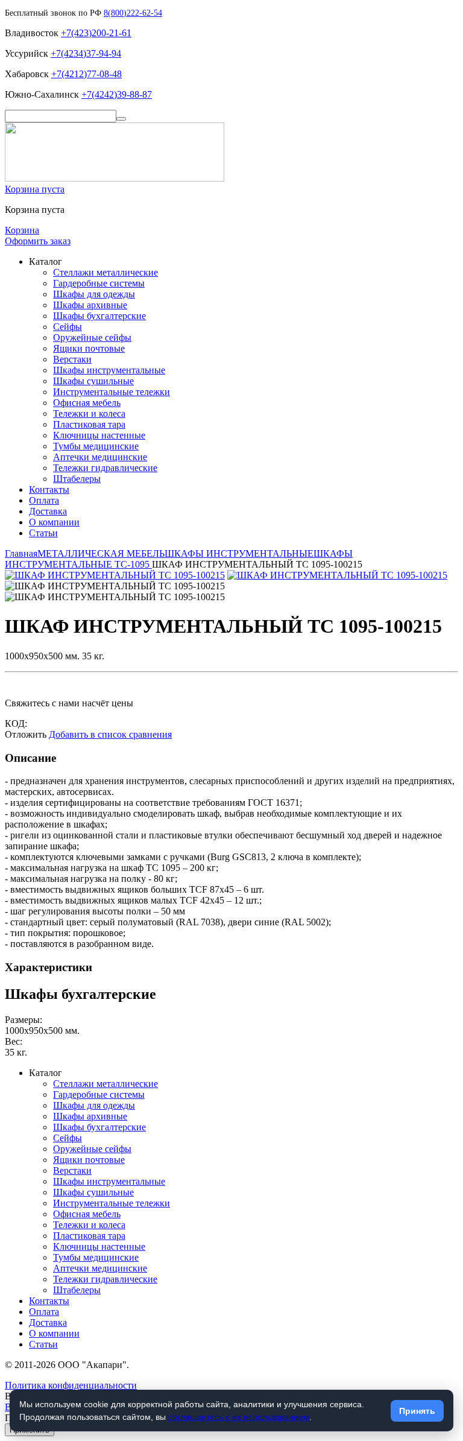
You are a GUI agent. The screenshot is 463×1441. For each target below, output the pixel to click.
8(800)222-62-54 (133, 12)
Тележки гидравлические (105, 468)
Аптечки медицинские (100, 457)
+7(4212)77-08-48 (86, 74)
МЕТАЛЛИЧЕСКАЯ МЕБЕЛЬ (101, 553)
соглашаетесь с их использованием (238, 1417)
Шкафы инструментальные (109, 370)
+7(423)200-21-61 (96, 33)
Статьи (43, 533)
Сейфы (67, 326)
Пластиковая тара (89, 424)
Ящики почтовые (89, 348)
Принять (417, 1411)
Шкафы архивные (90, 305)
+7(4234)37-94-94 (86, 53)
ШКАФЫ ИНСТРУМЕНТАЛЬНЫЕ (239, 553)
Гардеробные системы (99, 283)
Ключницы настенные (99, 435)
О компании (54, 522)
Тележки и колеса (89, 413)
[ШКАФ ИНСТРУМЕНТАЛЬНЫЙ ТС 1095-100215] (115, 575)
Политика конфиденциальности (71, 1385)
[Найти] (121, 119)
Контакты (49, 489)
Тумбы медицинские (96, 446)
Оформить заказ (38, 241)
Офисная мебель (87, 402)
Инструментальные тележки (111, 392)
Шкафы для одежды (94, 294)
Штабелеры (77, 478)
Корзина (22, 230)
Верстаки (72, 359)
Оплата (44, 500)
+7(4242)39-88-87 (116, 94)
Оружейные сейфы (92, 337)
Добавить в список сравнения (110, 734)
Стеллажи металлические (105, 272)
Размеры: (23, 1020)
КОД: (16, 723)
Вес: (13, 1041)
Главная (21, 553)
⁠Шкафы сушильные (93, 381)
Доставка (48, 511)
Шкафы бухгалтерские (99, 316)
